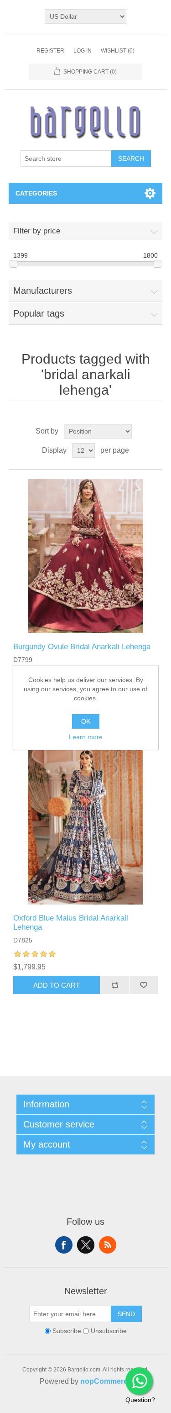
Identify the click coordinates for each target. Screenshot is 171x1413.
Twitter (85, 1245)
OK (85, 721)
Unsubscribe (109, 1331)
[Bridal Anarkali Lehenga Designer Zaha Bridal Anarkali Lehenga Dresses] (86, 827)
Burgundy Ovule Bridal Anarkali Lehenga (81, 646)
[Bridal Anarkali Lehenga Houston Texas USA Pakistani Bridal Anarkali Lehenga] (86, 556)
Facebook (64, 1245)
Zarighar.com (119, 1405)
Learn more (86, 737)
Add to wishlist (143, 985)
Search (131, 158)
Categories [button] (36, 193)
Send (126, 1314)
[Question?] (139, 1381)
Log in (82, 51)
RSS (107, 1245)
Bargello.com (71, 1405)
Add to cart (56, 985)
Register (50, 51)
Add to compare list (114, 985)
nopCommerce (106, 1381)
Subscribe (66, 1331)
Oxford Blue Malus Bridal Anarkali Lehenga (70, 922)
